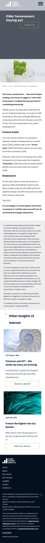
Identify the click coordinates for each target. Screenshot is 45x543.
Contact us (6, 488)
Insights (5, 481)
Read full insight (22, 384)
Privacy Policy (7, 533)
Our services (7, 477)
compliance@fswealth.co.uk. (28, 529)
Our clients (6, 474)
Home (4, 467)
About (4, 471)
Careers (5, 484)
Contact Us (29, 25)
